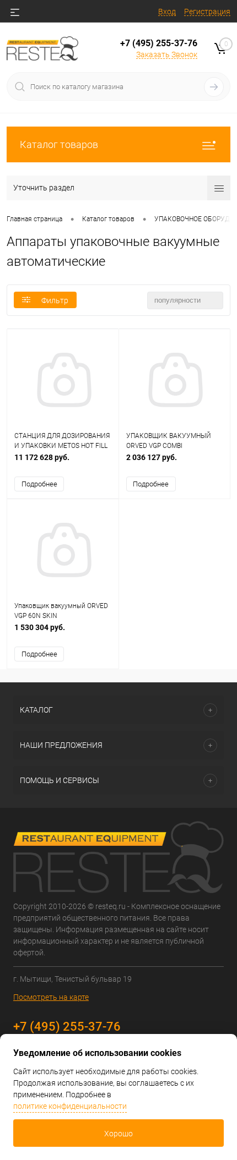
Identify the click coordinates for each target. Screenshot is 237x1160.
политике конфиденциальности (70, 1106)
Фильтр (54, 300)
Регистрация (207, 11)
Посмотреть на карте (51, 997)
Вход (167, 11)
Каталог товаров (59, 144)
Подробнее (39, 484)
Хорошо (118, 1133)
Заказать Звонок (166, 54)
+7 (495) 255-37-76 (158, 43)
